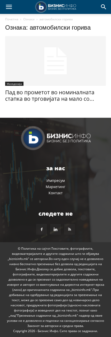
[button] (9, 7)
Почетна (11, 19)
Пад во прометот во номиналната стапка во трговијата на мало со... (49, 95)
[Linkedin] (55, 229)
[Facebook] (41, 229)
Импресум (55, 180)
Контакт (56, 192)
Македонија (14, 84)
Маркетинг (55, 186)
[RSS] (69, 229)
